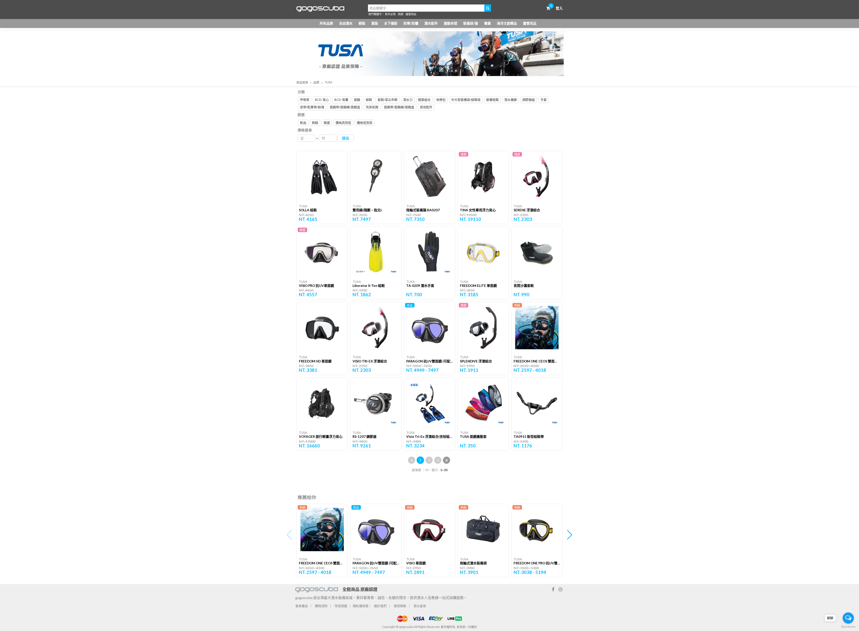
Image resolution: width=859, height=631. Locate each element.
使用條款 (400, 606)
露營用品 (411, 14)
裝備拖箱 (492, 100)
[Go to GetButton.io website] (848, 626)
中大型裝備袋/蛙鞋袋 (466, 100)
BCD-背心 (322, 100)
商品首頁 (302, 82)
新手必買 (390, 14)
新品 (303, 123)
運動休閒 (450, 23)
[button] (570, 535)
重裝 (374, 23)
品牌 (316, 82)
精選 (327, 123)
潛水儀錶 (510, 100)
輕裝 (362, 23)
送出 (345, 138)
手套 (543, 100)
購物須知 (321, 606)
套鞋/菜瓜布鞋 (388, 100)
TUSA (328, 82)
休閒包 (441, 100)
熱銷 (400, 14)
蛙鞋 (369, 100)
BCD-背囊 (341, 100)
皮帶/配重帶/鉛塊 (312, 107)
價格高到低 (343, 123)
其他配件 (426, 107)
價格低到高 (364, 123)
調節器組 (528, 100)
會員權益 (301, 606)
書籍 (487, 23)
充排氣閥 (372, 107)
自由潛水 (346, 23)
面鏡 (357, 100)
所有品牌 (326, 23)
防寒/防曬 (411, 23)
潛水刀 (407, 100)
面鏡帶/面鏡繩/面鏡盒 (345, 107)
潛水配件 (431, 23)
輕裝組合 (424, 100)
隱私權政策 (360, 606)
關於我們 (380, 606)
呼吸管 (304, 100)
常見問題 (341, 606)
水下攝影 (391, 23)
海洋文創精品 (507, 23)
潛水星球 (419, 606)
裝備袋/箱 (470, 23)
